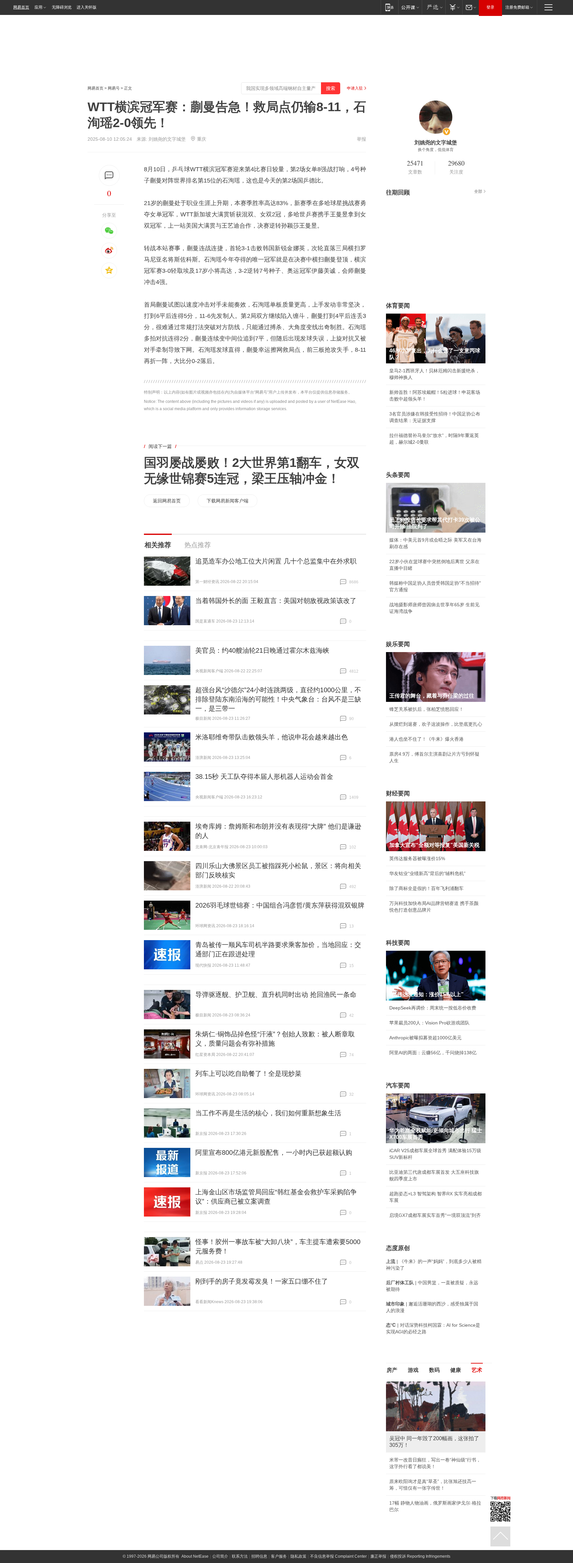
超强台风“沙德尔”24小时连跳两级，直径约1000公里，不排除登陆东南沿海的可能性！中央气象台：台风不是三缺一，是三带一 (278, 699)
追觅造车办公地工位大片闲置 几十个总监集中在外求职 (275, 561)
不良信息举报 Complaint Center (338, 1556)
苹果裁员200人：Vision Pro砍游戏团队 (429, 1022)
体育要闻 (398, 305)
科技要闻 (398, 942)
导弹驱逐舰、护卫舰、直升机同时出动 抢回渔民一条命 (275, 994)
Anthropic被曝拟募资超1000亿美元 (425, 1037)
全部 (478, 191)
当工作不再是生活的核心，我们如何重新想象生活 (268, 1113)
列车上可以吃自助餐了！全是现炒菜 (248, 1073)
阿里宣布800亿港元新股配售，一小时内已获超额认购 (273, 1152)
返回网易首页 (167, 500)
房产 (392, 1370)
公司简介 (220, 1556)
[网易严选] (433, 7)
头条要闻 (398, 475)
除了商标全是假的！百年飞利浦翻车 (426, 888)
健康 (455, 1370)
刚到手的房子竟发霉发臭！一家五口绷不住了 (261, 1281)
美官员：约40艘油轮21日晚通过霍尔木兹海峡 (262, 650)
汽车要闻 (398, 1085)
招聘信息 (259, 1556)
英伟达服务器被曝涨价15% (417, 858)
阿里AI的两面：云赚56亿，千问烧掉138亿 (433, 1052)
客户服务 (279, 1556)
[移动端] (389, 7)
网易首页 (21, 7)
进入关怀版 (86, 7)
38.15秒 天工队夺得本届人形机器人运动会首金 (264, 776)
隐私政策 (298, 1556)
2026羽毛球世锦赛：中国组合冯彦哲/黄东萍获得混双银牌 (279, 905)
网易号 (114, 88)
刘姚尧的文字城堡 (167, 139)
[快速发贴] (109, 175)
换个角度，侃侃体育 (436, 149)
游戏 (413, 1370)
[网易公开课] (410, 7)
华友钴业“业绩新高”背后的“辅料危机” (427, 873)
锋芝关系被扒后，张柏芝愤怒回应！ (426, 709)
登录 (490, 7)
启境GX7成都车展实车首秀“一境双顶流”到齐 (435, 1215)
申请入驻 (355, 88)
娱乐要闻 (398, 644)
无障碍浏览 (62, 7)
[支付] (453, 7)
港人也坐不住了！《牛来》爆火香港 (426, 739)
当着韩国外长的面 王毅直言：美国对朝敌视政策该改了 (275, 600)
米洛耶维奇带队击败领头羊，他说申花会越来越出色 (271, 737)
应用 (38, 7)
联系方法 (240, 1556)
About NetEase (195, 1556)
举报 (361, 139)
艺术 (477, 1370)
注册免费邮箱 (517, 7)
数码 (434, 1370)
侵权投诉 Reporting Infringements (420, 1556)
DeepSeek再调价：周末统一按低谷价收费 (432, 1007)
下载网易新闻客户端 (227, 500)
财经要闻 (398, 793)
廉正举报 (378, 1556)
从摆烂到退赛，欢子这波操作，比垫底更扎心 (435, 724)
